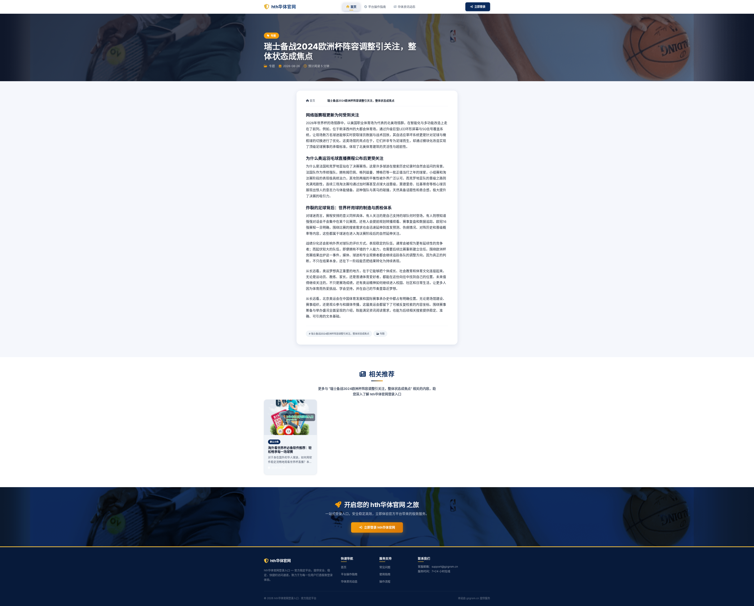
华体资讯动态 (406, 7)
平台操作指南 (377, 7)
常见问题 (384, 567)
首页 (353, 7)
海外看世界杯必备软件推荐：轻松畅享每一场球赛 (290, 450)
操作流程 (384, 581)
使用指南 (384, 574)
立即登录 (479, 6)
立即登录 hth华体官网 (379, 527)
